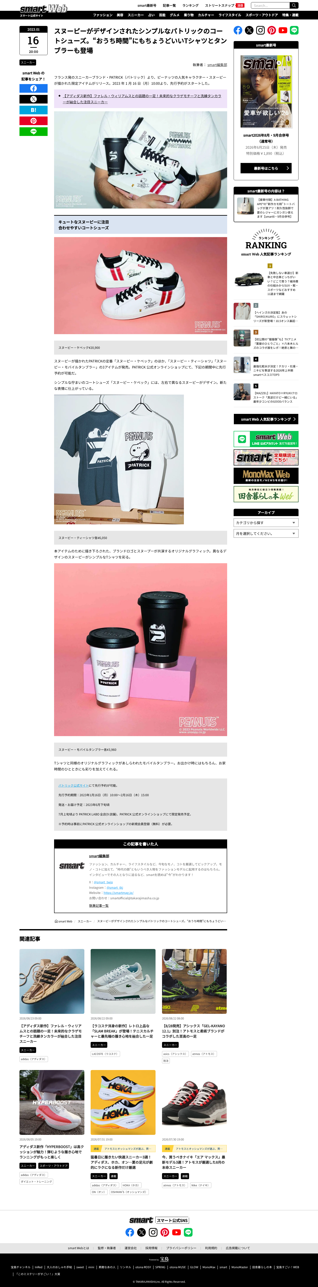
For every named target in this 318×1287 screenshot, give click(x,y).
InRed (38, 1267)
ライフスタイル (229, 15)
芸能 (162, 15)
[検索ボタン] (294, 5)
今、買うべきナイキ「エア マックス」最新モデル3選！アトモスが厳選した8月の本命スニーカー (193, 1162)
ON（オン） (99, 1192)
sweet (80, 1267)
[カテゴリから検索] (266, 522)
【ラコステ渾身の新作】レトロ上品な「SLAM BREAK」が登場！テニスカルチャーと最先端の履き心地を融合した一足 (122, 1031)
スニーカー (136, 15)
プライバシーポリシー (181, 1248)
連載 (113, 1176)
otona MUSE (178, 1267)
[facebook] (33, 88)
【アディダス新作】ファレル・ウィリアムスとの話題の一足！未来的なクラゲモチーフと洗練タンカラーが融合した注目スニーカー (142, 98)
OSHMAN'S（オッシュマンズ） (129, 1192)
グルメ (175, 15)
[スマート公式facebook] (238, 31)
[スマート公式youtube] (283, 31)
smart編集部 (217, 64)
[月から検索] (266, 533)
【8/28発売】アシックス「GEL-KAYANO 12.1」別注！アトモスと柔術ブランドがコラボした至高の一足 (193, 1031)
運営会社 (131, 1248)
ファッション (102, 15)
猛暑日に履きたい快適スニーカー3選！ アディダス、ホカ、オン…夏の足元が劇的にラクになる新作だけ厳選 (122, 1162)
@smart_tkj (115, 887)
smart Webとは (78, 1248)
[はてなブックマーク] (33, 110)
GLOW (194, 1267)
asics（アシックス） (175, 1054)
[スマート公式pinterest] (271, 31)
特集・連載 (290, 15)
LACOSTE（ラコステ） (105, 1054)
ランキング (190, 5)
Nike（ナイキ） (200, 1185)
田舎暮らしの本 (262, 1267)
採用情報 (151, 1248)
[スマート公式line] (294, 31)
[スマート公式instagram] (260, 31)
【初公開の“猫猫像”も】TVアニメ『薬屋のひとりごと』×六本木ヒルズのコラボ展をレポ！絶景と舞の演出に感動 (275, 343)
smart (223, 1267)
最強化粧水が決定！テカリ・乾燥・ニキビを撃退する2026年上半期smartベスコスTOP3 (275, 370)
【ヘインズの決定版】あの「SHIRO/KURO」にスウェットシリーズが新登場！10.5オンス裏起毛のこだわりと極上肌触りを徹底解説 (275, 316)
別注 (166, 1060)
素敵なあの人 (107, 1267)
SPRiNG (160, 1267)
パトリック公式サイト (73, 785)
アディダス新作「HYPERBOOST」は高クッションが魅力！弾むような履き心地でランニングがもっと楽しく (51, 1151)
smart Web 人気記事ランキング (266, 419)
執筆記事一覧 (99, 905)
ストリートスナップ (219, 5)
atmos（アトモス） (204, 1054)
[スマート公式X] (249, 31)
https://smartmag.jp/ (118, 892)
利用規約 (211, 1248)
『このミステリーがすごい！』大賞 (37, 1274)
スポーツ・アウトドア (262, 15)
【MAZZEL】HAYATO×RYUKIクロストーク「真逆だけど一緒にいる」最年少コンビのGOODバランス (275, 397)
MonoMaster (239, 1267)
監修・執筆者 (107, 1248)
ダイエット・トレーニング (36, 1181)
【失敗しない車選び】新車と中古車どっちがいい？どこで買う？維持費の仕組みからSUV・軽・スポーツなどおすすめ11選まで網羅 (282, 283)
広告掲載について (238, 1248)
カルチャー (206, 15)
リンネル (125, 1267)
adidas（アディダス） (34, 1059)
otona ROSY (143, 1267)
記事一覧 (169, 5)
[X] (33, 99)
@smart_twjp (103, 882)
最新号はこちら (266, 168)
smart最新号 (147, 5)
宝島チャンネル (21, 1267)
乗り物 (189, 15)
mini (91, 1267)
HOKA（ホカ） (131, 1185)
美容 (120, 15)
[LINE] (33, 131)
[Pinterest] (33, 120)
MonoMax (208, 1267)
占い (151, 15)
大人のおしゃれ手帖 (59, 1267)
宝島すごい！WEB (287, 1267)
